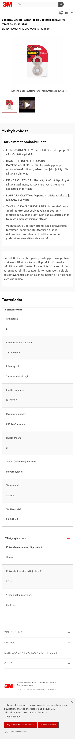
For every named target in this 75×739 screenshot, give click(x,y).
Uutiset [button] (10, 642)
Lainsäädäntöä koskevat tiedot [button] (31, 653)
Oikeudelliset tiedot (26, 682)
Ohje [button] (8, 663)
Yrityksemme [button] (14, 632)
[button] (15, 732)
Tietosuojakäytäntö (47, 682)
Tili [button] (66, 13)
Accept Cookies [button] (48, 725)
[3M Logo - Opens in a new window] (7, 4)
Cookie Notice (13, 717)
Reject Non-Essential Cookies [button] (20, 725)
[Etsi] (61, 4)
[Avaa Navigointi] (70, 4)
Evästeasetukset (25, 685)
